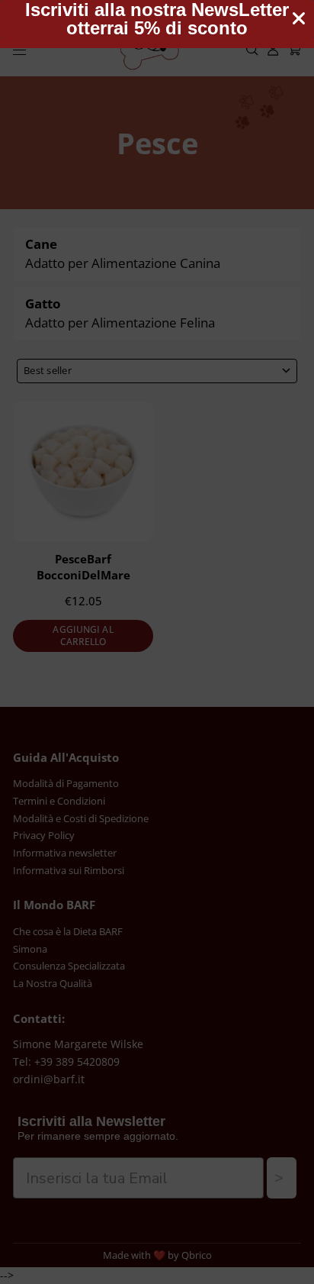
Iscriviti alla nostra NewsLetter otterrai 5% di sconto (157, 19)
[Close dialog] (299, 18)
